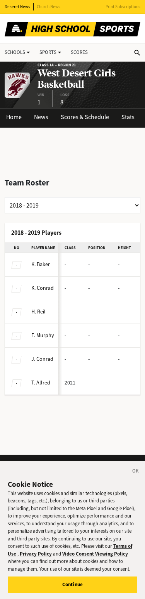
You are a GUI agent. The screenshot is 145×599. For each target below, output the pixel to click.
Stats (128, 117)
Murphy (42, 335)
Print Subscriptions (123, 7)
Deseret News (17, 7)
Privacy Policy (36, 554)
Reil (38, 311)
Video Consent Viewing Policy (95, 554)
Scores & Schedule (85, 117)
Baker (40, 264)
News (41, 117)
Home (14, 117)
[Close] (135, 472)
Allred (40, 382)
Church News (48, 7)
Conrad (42, 288)
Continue (72, 584)
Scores (79, 52)
